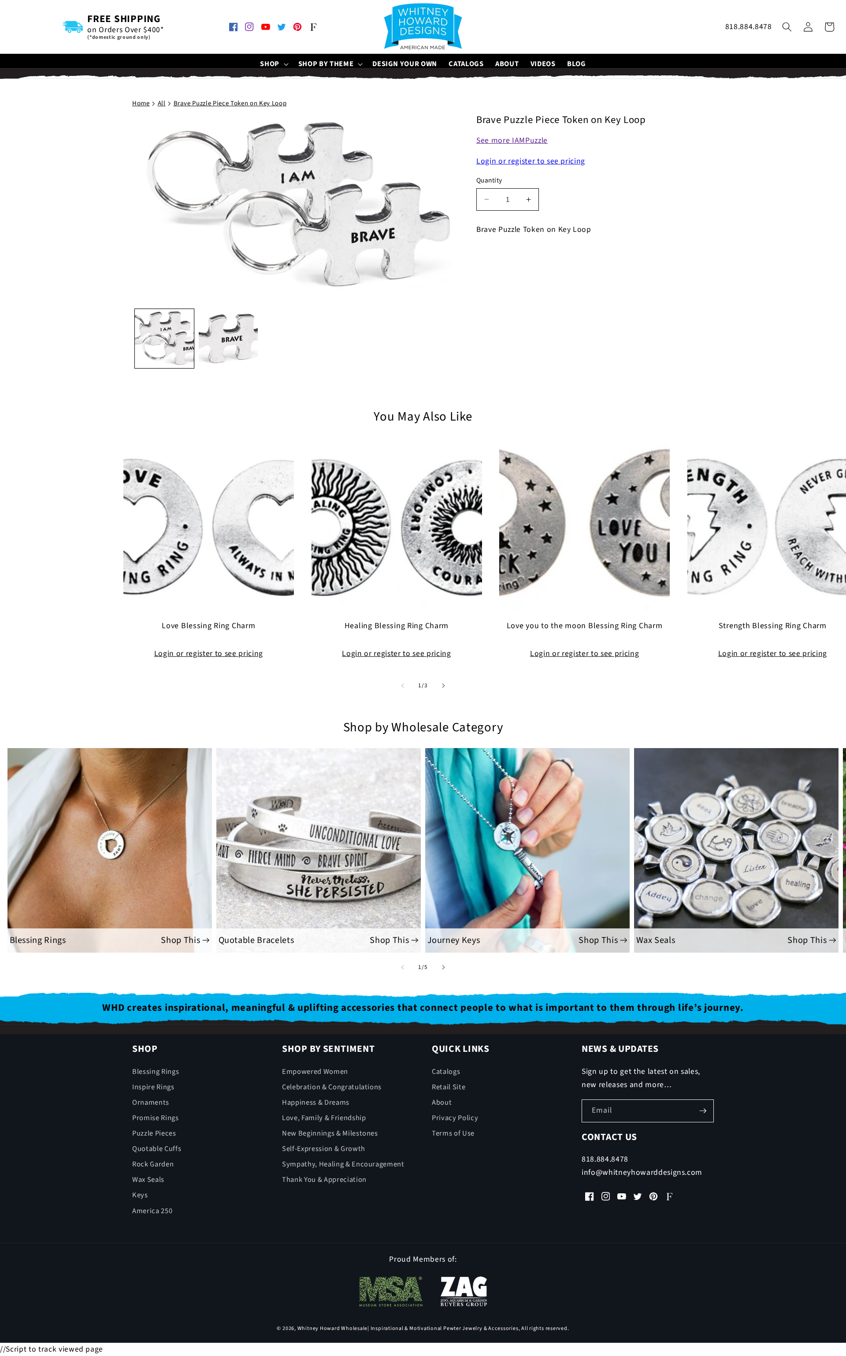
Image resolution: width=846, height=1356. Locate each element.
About (442, 1102)
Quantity (489, 180)
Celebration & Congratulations (332, 1087)
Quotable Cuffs (156, 1149)
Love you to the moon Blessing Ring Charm (585, 626)
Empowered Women (315, 1071)
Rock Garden (153, 1164)
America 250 (152, 1211)
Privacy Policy (455, 1118)
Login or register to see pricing (530, 161)
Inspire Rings (153, 1087)
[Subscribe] (702, 1110)
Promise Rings (155, 1118)
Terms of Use (453, 1133)
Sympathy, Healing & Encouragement (343, 1164)
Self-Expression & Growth (323, 1149)
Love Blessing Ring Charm (208, 626)
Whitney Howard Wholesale (332, 1328)
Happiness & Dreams (315, 1102)
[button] (273, 64)
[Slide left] (402, 685)
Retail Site (448, 1087)
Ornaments (150, 1102)
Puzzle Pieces (154, 1133)
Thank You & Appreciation (324, 1179)
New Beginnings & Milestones (330, 1133)
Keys (140, 1195)
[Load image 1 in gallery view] (164, 338)
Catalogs (446, 1071)
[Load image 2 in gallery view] (228, 338)
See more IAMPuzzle (512, 140)
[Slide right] (443, 685)
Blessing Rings (155, 1071)
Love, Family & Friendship (324, 1118)
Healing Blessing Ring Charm (397, 626)
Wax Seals (148, 1179)
